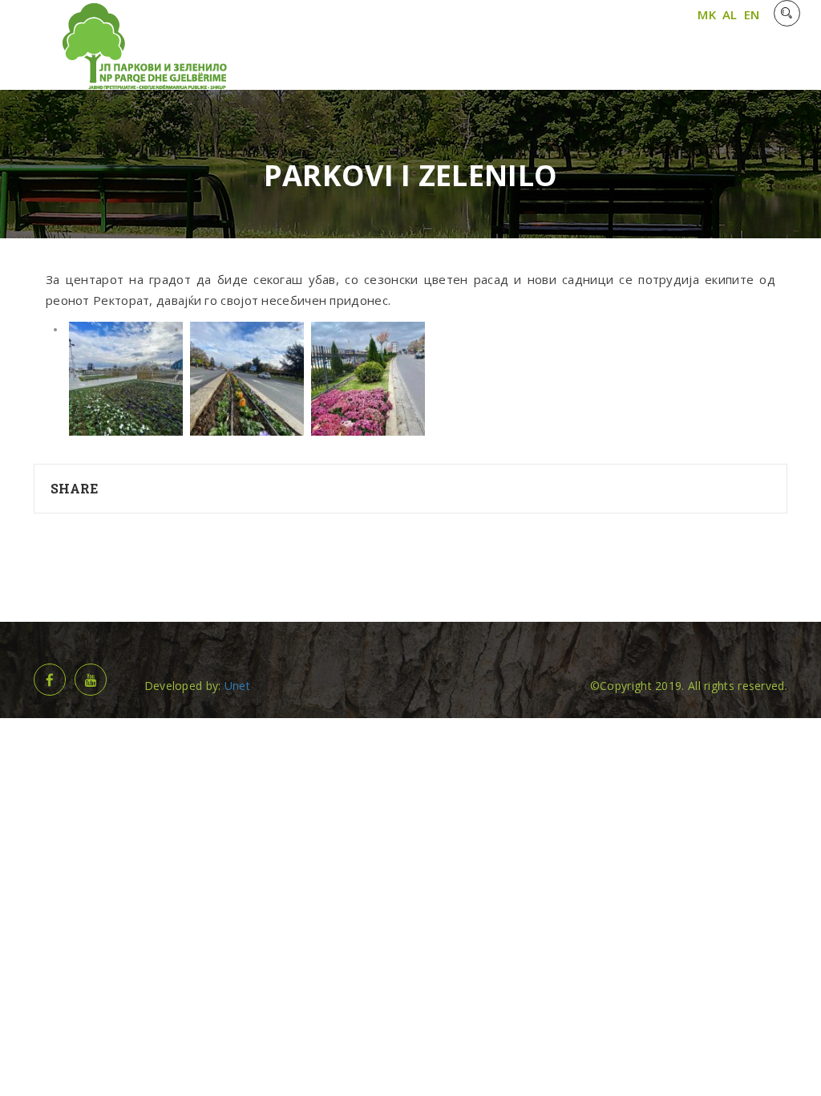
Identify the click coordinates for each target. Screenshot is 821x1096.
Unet (237, 685)
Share (75, 488)
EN (752, 14)
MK (707, 14)
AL (730, 14)
